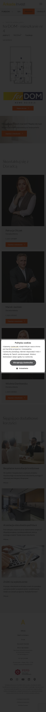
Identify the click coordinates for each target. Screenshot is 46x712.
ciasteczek (15, 346)
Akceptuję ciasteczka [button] (23, 362)
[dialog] (23, 356)
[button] (23, 368)
